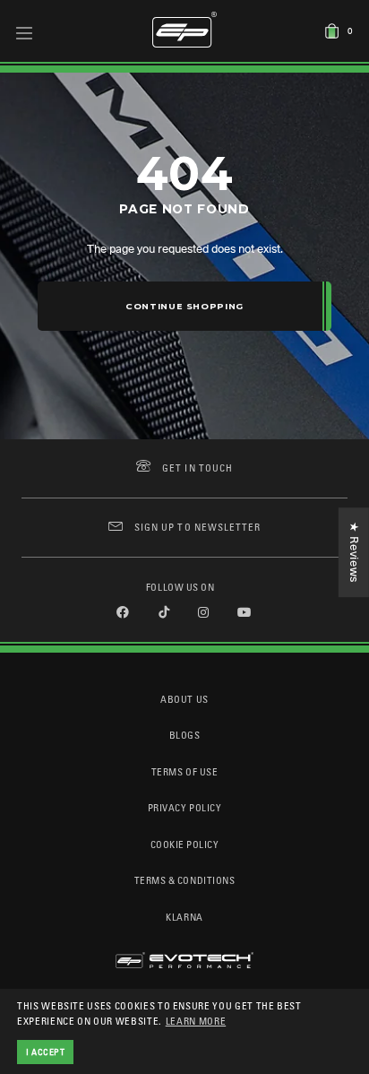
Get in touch (197, 467)
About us (184, 699)
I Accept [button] (45, 1051)
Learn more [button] (196, 1020)
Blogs (185, 735)
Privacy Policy (184, 807)
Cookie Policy (184, 844)
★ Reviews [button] (354, 552)
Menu (24, 32)
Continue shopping (184, 306)
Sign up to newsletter (197, 527)
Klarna (184, 916)
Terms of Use (184, 771)
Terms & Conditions (185, 880)
